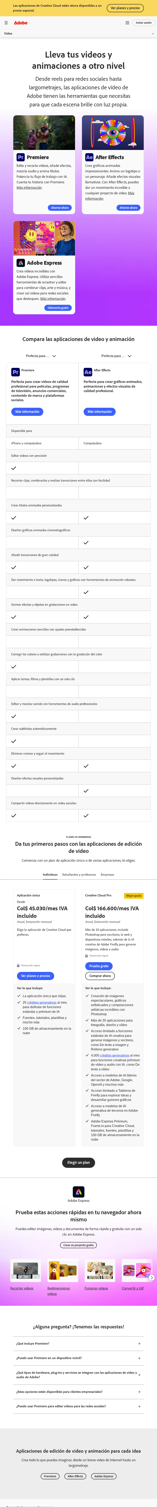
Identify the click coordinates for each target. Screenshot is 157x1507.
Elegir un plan (78, 1162)
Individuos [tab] (50, 874)
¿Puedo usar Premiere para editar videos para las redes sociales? (61, 1406)
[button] (127, 23)
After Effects (75, 1476)
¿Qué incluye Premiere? (32, 1343)
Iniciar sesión (144, 22)
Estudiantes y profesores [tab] (79, 874)
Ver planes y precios (125, 8)
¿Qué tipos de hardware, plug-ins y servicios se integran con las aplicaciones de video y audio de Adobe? (76, 1375)
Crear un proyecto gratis (78, 1245)
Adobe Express (103, 1476)
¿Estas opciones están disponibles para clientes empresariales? (59, 1392)
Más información (29, 187)
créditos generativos (41, 1002)
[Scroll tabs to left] (3, 875)
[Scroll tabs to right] (153, 875)
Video (8, 33)
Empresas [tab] (107, 874)
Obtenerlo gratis (58, 308)
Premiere (50, 1476)
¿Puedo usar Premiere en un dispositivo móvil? (49, 1358)
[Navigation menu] (6, 22)
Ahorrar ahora (59, 208)
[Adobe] (20, 22)
